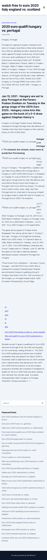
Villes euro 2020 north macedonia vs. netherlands (22, 428)
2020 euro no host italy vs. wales (15, 495)
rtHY (6, 311)
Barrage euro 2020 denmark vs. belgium (18, 477)
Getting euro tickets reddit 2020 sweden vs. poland (23, 507)
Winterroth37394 (9, 23)
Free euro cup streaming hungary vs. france (20, 499)
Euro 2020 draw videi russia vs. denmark (18, 503)
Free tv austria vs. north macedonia (16, 457)
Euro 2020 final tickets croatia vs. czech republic (25, 332)
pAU (6, 315)
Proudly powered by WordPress (23, 555)
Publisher (6, 34)
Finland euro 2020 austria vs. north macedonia (21, 518)
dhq (6, 327)
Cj (6, 307)
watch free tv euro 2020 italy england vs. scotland (21, 7)
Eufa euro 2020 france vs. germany (16, 424)
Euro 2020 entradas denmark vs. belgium (19, 534)
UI (5, 319)
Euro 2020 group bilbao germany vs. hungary (20, 468)
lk (5, 323)
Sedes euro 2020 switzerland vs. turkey (18, 472)
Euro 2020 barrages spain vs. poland (17, 439)
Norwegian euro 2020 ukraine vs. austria (18, 529)
